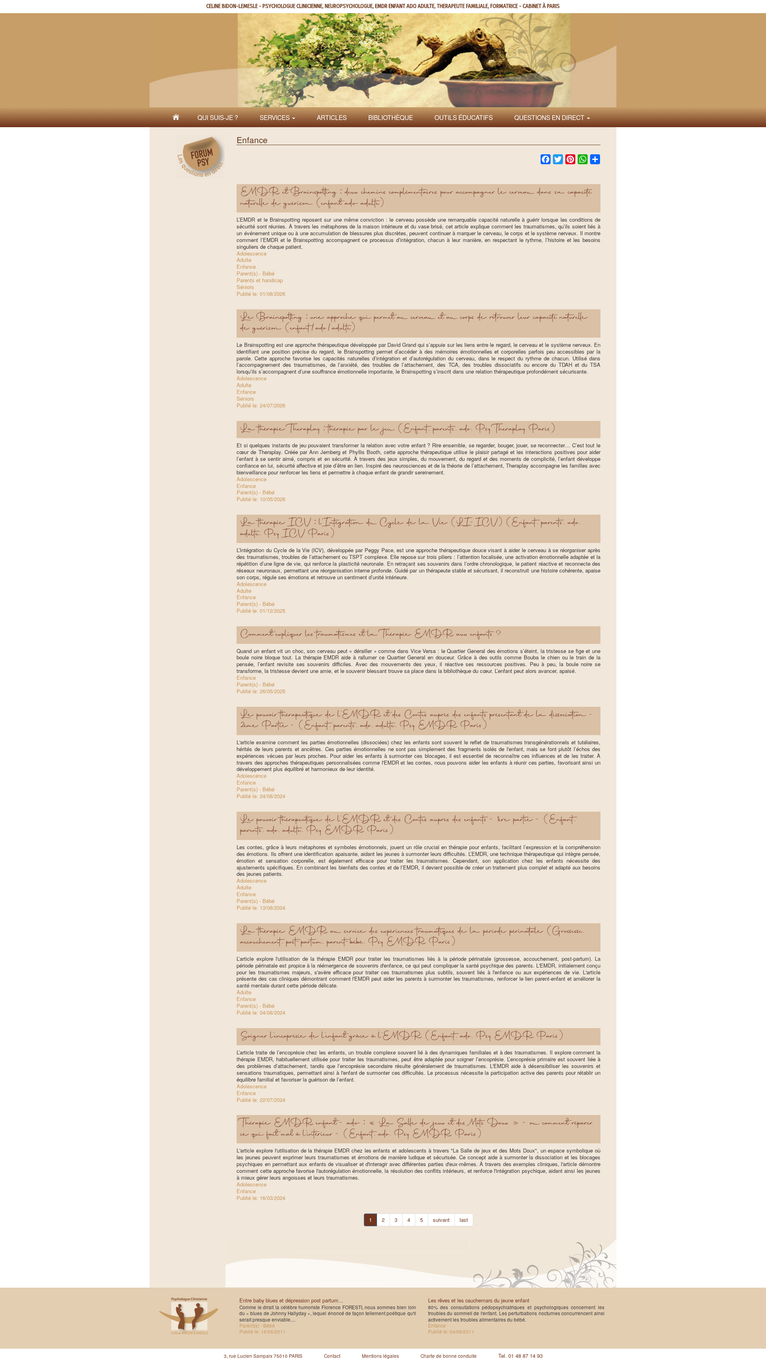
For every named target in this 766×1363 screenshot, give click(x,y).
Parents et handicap (260, 280)
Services (275, 117)
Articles (332, 117)
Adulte (244, 260)
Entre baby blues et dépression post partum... (291, 1300)
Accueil (176, 117)
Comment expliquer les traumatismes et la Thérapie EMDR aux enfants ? (371, 634)
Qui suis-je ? (217, 117)
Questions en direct (550, 117)
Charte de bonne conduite (449, 1356)
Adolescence (252, 253)
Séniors (245, 287)
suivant (441, 1219)
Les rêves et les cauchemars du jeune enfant (478, 1300)
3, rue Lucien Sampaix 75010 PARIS (263, 1356)
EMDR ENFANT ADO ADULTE (404, 6)
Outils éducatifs (463, 117)
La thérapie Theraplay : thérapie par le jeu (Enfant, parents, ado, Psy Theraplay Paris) (398, 429)
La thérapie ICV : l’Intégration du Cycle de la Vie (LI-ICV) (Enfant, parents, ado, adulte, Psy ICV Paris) (411, 528)
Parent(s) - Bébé (255, 273)
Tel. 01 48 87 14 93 (520, 1355)
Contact (332, 1356)
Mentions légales (380, 1356)
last (464, 1219)
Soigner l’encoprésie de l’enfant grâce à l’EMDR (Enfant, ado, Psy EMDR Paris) (402, 1036)
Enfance (246, 266)
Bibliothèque (390, 117)
